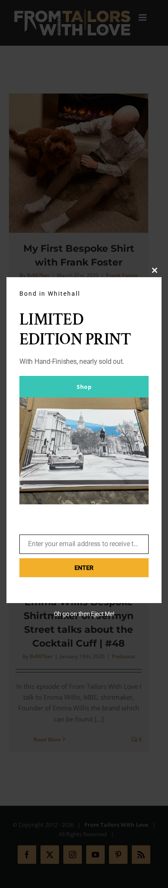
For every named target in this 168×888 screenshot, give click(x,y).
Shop (84, 387)
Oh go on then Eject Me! (84, 613)
